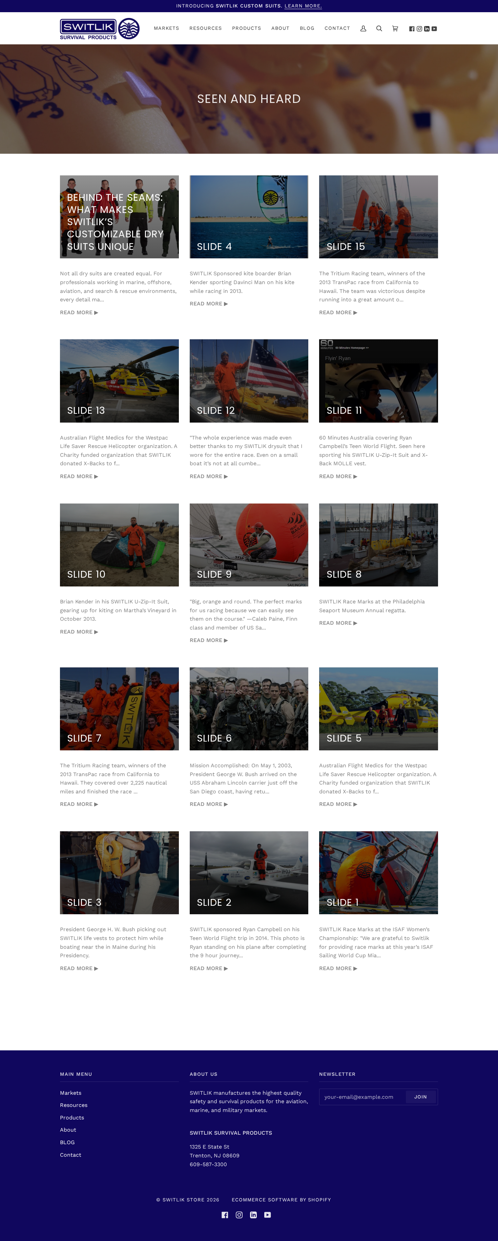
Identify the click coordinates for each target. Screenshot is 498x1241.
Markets (70, 1093)
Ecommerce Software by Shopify (281, 1199)
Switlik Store (184, 1199)
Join (420, 1096)
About (68, 1130)
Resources (73, 1105)
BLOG (67, 1142)
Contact (70, 1155)
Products (72, 1117)
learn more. (303, 5)
